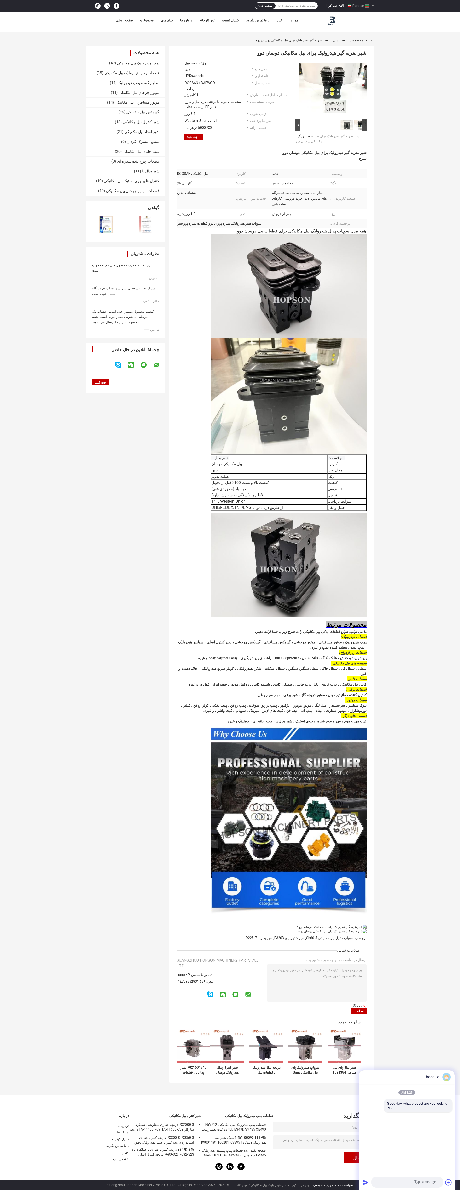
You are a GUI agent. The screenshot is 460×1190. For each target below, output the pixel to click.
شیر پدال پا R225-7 (259, 938)
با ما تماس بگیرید (258, 20)
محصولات (147, 20)
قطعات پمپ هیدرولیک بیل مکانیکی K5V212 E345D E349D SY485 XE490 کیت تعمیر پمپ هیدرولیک (234, 1128)
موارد (294, 20)
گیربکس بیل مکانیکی (142, 112)
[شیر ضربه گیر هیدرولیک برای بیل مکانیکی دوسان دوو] (333, 89)
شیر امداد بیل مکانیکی (141, 132)
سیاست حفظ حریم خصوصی (333, 1185)
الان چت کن (335, 5)
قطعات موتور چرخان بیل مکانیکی (132, 190)
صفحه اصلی (124, 20)
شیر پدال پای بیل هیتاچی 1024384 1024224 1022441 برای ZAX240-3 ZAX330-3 (344, 1070)
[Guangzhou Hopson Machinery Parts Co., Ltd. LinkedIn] (107, 6)
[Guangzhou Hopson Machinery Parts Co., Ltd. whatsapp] (147, 364)
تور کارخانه (207, 20)
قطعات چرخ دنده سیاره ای (138, 161)
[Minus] (365, 1077)
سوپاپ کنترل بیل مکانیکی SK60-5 (330, 938)
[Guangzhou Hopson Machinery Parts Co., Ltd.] (332, 21)
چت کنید (192, 137)
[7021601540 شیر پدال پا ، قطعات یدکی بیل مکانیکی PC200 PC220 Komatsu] (193, 1046)
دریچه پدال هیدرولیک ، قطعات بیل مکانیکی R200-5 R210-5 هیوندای (266, 1070)
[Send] (365, 1182)
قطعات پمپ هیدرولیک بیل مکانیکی (131, 73)
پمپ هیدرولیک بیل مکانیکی (138, 63)
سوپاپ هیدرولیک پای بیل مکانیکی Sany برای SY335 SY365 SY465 (305, 1070)
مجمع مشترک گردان (143, 141)
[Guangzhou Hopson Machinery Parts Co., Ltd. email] (159, 364)
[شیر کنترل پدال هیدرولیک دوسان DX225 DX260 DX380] (227, 1046)
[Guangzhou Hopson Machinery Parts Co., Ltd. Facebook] (116, 6)
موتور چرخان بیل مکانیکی (139, 92)
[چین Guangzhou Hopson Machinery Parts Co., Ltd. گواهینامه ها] (106, 224)
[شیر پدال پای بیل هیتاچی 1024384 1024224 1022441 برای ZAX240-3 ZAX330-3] (344, 1046)
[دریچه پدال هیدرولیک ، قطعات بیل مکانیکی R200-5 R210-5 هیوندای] (266, 1046)
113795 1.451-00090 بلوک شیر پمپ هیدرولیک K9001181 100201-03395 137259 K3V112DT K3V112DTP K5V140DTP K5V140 (233, 1141)
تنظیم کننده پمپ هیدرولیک (138, 82)
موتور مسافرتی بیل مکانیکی (137, 102)
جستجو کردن (265, 5)
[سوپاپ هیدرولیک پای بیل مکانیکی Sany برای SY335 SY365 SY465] (305, 1046)
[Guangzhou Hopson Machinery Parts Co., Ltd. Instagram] (97, 6)
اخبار (280, 20)
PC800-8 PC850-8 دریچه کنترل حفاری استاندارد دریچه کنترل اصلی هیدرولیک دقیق (164, 1140)
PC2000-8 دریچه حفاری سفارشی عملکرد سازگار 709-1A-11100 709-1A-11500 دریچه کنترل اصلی (162, 1128)
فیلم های (167, 20)
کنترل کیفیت (230, 20)
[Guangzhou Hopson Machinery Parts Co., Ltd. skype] (121, 364)
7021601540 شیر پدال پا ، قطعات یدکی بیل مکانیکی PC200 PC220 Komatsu (193, 1070)
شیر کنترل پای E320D (289, 938)
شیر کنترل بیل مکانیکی (141, 122)
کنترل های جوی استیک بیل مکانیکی (131, 181)
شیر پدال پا (338, 40)
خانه (369, 40)
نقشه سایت (121, 1159)
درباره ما (186, 20)
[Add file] (448, 1182)
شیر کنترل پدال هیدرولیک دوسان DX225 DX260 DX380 (227, 1070)
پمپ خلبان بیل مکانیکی (141, 151)
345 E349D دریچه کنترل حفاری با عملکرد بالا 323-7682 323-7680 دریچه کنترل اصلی (163, 1152)
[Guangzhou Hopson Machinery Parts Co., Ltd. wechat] (134, 364)
